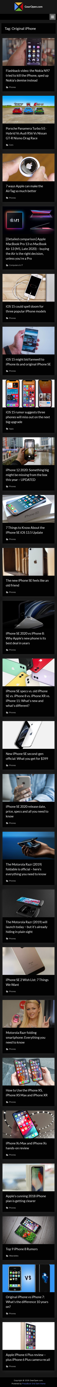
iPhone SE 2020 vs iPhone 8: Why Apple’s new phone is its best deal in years (26, 638)
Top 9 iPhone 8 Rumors (22, 1249)
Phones (12, 87)
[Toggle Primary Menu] (53, 17)
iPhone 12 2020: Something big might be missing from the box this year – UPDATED (27, 475)
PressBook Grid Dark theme (33, 1384)
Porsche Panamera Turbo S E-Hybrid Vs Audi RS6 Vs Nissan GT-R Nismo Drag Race (26, 133)
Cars (11, 145)
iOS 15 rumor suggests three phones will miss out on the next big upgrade (28, 417)
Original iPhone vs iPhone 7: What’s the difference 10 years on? (27, 1302)
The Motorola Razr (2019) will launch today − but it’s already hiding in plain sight (26, 927)
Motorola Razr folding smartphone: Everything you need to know (25, 1037)
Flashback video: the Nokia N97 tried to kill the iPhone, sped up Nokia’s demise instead (28, 75)
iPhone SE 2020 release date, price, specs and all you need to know (27, 811)
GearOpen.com (33, 6)
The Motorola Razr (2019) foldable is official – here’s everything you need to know (26, 869)
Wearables (13, 1256)
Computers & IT (16, 265)
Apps (11, 429)
